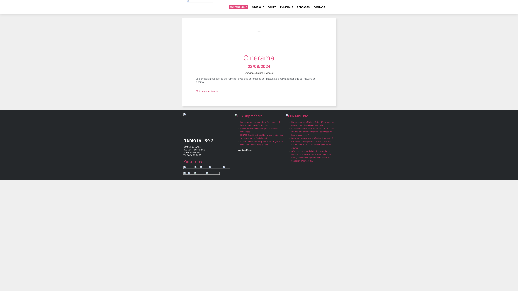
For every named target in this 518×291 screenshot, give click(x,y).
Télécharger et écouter (207, 91)
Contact (319, 7)
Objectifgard (253, 116)
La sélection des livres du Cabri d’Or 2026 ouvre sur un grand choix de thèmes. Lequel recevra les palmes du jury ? (312, 131)
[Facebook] (329, 7)
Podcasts (303, 7)
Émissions (286, 7)
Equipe (272, 7)
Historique (257, 7)
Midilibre (301, 116)
